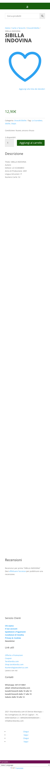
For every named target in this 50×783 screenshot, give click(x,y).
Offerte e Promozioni (14, 655)
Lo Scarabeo (37, 120)
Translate (19, 768)
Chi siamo (9, 626)
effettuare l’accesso (17, 571)
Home (7, 28)
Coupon (8, 658)
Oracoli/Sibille (33, 28)
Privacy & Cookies (13, 638)
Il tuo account (11, 629)
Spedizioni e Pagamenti (15, 632)
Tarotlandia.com (12, 661)
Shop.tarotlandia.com (14, 664)
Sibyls (13, 123)
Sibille (7, 123)
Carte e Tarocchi (18, 28)
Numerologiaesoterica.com (16, 667)
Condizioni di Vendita (14, 635)
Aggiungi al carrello (30, 142)
